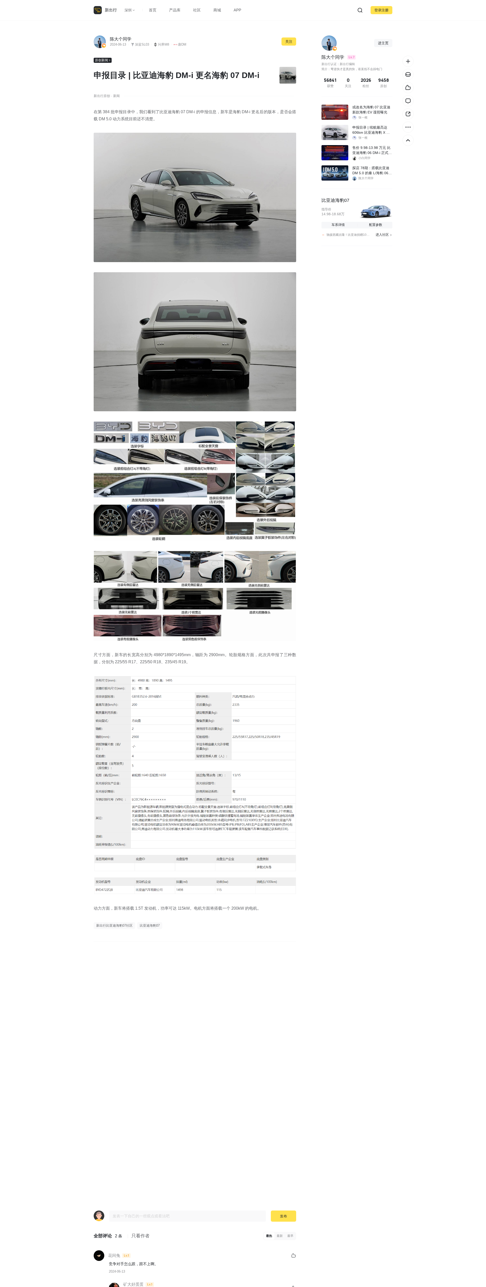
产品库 (174, 10)
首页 (152, 10)
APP (237, 10)
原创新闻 (101, 60)
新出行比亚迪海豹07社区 (114, 925)
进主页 (383, 43)
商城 (217, 10)
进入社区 (382, 235)
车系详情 (338, 225)
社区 (197, 10)
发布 (283, 1216)
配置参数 (375, 225)
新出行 (111, 10)
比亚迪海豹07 (150, 925)
